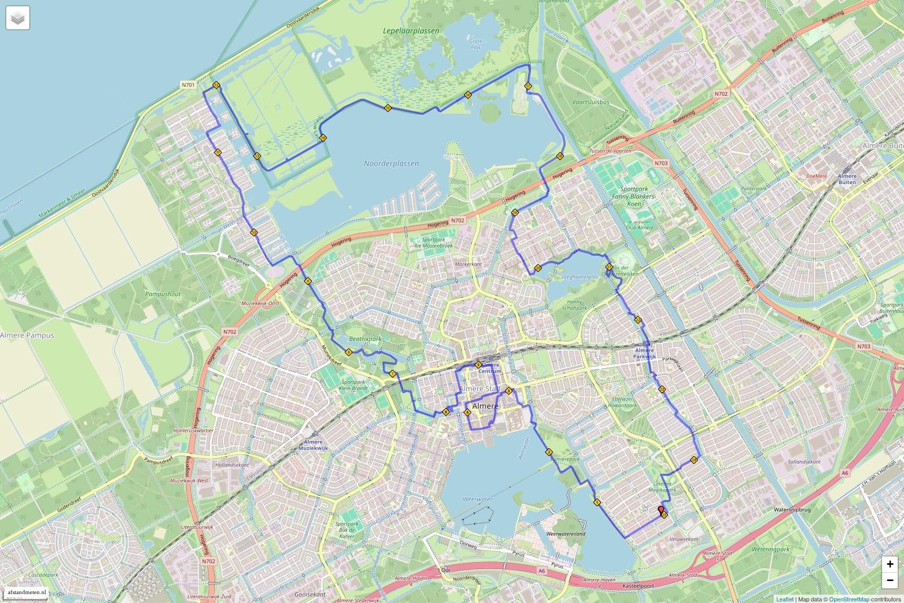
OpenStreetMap (849, 599)
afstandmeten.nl (27, 592)
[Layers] (17, 17)
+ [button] (890, 564)
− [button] (890, 580)
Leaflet (785, 599)
